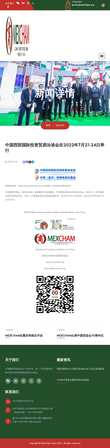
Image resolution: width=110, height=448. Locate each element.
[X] (29, 162)
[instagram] (28, 3)
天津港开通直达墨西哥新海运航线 (73, 380)
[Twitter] (33, 3)
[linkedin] (23, 3)
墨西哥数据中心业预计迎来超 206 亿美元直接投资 (80, 369)
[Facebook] (8, 7)
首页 (48, 125)
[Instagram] (26, 162)
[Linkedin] (32, 162)
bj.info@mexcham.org (83, 5)
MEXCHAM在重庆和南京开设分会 (24, 337)
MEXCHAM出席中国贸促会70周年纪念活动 (80, 337)
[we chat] (17, 3)
